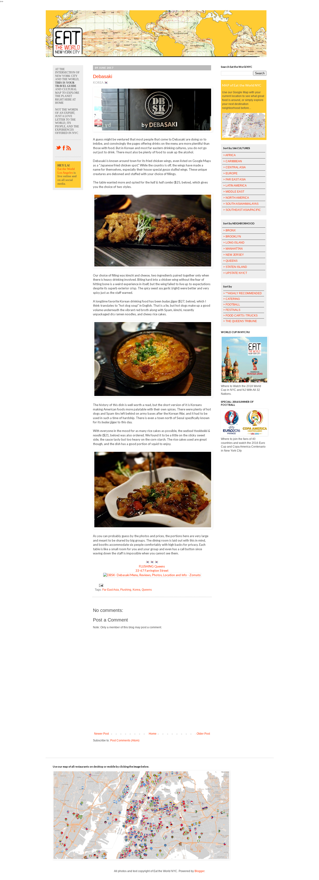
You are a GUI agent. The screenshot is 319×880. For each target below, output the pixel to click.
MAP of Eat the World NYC (241, 85)
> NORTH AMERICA (236, 197)
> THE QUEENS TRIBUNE (240, 321)
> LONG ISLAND (234, 242)
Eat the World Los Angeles (66, 170)
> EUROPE (230, 173)
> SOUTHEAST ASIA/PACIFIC (242, 210)
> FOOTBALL (231, 304)
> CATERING (231, 299)
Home (152, 733)
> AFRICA (229, 155)
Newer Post (101, 733)
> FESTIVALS (231, 310)
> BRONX (229, 230)
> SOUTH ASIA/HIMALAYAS (241, 203)
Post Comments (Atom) (124, 740)
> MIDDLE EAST (233, 191)
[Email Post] (100, 585)
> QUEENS (230, 260)
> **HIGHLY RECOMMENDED (242, 293)
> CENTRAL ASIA (234, 167)
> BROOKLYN (232, 236)
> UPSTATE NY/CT (235, 273)
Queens (147, 589)
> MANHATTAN (233, 248)
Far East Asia (110, 589)
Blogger (199, 871)
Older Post (203, 733)
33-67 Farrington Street (151, 570)
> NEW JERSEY (233, 254)
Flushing (125, 589)
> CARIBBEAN (232, 161)
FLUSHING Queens (152, 566)
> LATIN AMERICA (235, 185)
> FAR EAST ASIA (234, 179)
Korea (136, 589)
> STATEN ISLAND (235, 267)
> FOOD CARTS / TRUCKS (240, 315)
